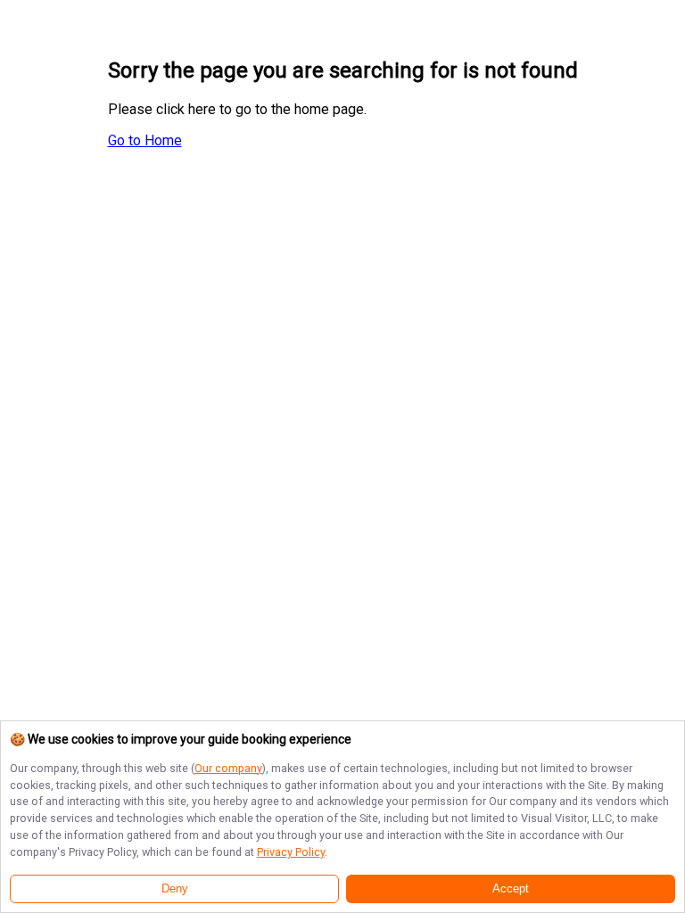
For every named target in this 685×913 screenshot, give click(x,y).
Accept (510, 889)
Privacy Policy (291, 852)
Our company (228, 768)
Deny (174, 889)
